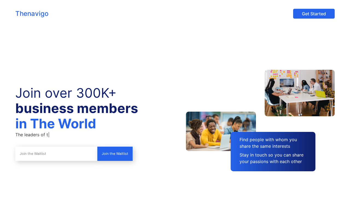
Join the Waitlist (115, 154)
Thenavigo (31, 14)
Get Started (314, 13)
